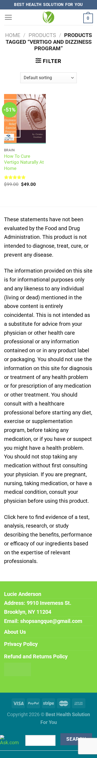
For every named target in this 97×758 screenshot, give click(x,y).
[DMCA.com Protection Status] (17, 669)
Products (42, 35)
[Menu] (8, 17)
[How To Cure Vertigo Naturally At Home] (25, 119)
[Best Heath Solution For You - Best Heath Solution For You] (48, 17)
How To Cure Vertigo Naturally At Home (24, 162)
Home (12, 35)
